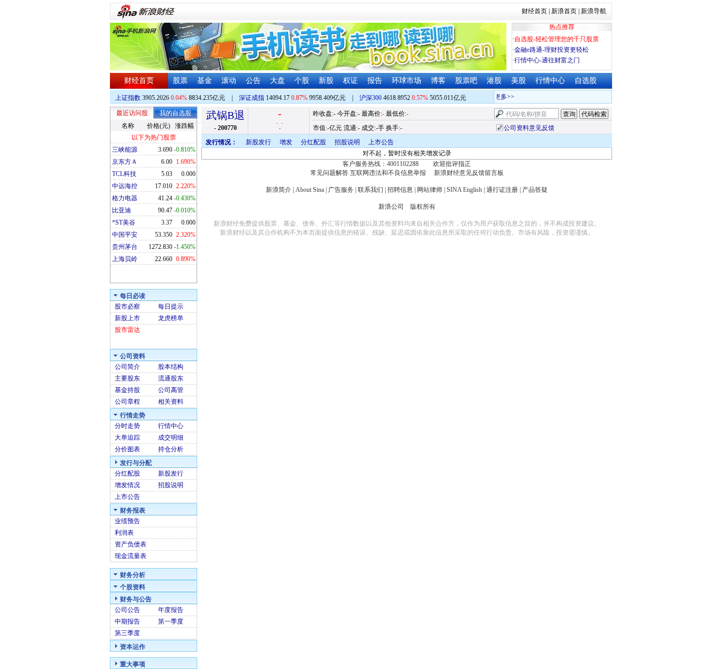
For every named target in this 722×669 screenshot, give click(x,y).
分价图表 (127, 449)
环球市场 (406, 81)
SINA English (464, 189)
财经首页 (534, 11)
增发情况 (127, 485)
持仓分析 (170, 449)
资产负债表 (130, 544)
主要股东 (127, 378)
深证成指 (251, 97)
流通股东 (170, 378)
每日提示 (170, 306)
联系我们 (370, 189)
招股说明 (170, 485)
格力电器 (124, 198)
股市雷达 (127, 329)
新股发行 (170, 473)
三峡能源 (124, 149)
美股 (518, 81)
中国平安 (124, 234)
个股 (301, 81)
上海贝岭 (124, 259)
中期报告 (127, 621)
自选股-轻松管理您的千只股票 (556, 39)
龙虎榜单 (170, 318)
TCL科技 (124, 174)
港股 (494, 81)
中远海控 (124, 186)
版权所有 (423, 206)
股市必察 (127, 306)
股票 (180, 81)
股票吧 (466, 81)
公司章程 (127, 401)
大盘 (277, 81)
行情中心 (550, 81)
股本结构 (170, 366)
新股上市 (127, 318)
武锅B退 (225, 115)
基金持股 (127, 390)
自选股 (586, 81)
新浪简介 (278, 189)
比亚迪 (121, 210)
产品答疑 (535, 189)
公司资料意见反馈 (529, 128)
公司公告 (127, 610)
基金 (204, 81)
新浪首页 (564, 11)
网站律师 (429, 189)
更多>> (500, 96)
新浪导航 (593, 11)
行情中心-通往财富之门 (547, 60)
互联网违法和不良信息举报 (388, 172)
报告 (374, 81)
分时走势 (127, 426)
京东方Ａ (124, 161)
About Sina (309, 189)
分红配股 (127, 473)
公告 (253, 81)
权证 (350, 81)
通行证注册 (502, 189)
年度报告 (170, 610)
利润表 (124, 532)
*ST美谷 (123, 222)
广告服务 (341, 189)
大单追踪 (127, 437)
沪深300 (370, 97)
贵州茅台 (124, 246)
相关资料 (170, 401)
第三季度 (127, 633)
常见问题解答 (329, 172)
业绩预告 (127, 521)
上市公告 (127, 496)
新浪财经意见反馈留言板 (469, 172)
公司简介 (127, 366)
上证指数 (128, 97)
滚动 (228, 81)
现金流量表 (130, 556)
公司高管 (170, 390)
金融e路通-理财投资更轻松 (551, 49)
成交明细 (170, 437)
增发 (286, 142)
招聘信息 (400, 189)
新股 (326, 81)
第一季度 (170, 621)
